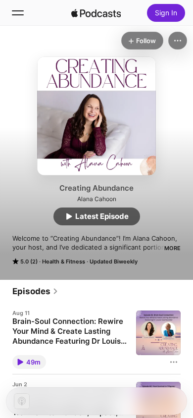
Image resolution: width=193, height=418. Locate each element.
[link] (35, 291)
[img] (96, 13)
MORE (172, 248)
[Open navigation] (18, 13)
